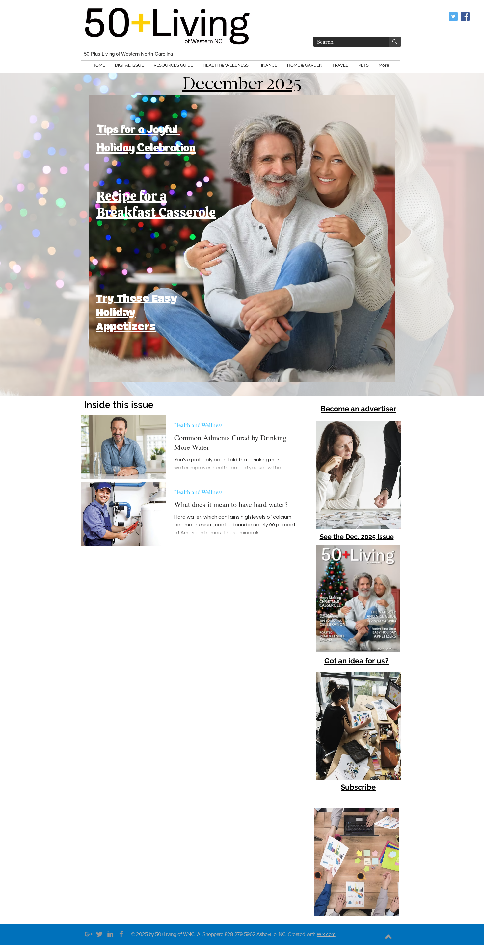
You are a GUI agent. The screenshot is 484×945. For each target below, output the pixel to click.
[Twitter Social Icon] (453, 16)
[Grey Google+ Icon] (88, 934)
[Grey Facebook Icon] (121, 934)
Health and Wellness (198, 425)
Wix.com (326, 934)
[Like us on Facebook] (465, 16)
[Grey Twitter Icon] (99, 934)
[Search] (395, 42)
